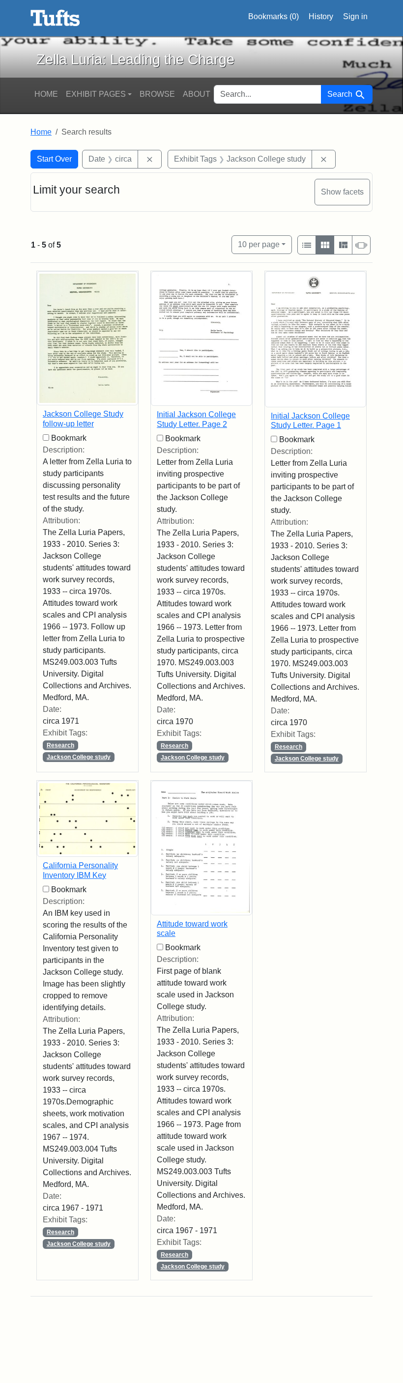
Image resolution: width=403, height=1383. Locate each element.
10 (259, 244)
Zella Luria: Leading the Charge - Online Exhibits (55, 18)
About (196, 94)
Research (60, 745)
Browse (157, 94)
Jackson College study (79, 757)
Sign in (355, 16)
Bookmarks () (273, 16)
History (321, 16)
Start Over (54, 159)
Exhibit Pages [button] (96, 94)
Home (46, 94)
